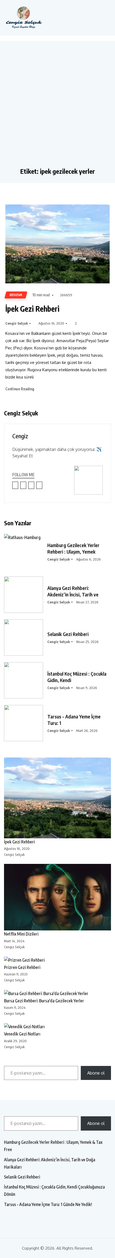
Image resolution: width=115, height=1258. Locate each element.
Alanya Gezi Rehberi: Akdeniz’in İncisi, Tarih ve (72, 591)
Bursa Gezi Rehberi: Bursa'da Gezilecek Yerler (44, 1000)
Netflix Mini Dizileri (21, 934)
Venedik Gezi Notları (22, 1034)
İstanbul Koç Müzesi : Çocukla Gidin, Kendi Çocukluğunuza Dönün (54, 1190)
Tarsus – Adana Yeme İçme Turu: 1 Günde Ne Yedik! (48, 1204)
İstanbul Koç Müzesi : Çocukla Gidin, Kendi (76, 676)
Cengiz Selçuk (16, 323)
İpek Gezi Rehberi (32, 308)
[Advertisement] (57, 107)
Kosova (16, 295)
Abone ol (96, 1073)
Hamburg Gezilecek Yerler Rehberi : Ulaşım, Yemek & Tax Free (53, 1145)
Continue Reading (20, 389)
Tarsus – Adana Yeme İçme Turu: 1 (74, 719)
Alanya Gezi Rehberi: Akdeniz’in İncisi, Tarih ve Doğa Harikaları (49, 1163)
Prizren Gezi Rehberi (22, 967)
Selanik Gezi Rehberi (68, 634)
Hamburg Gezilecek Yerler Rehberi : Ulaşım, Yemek (73, 548)
